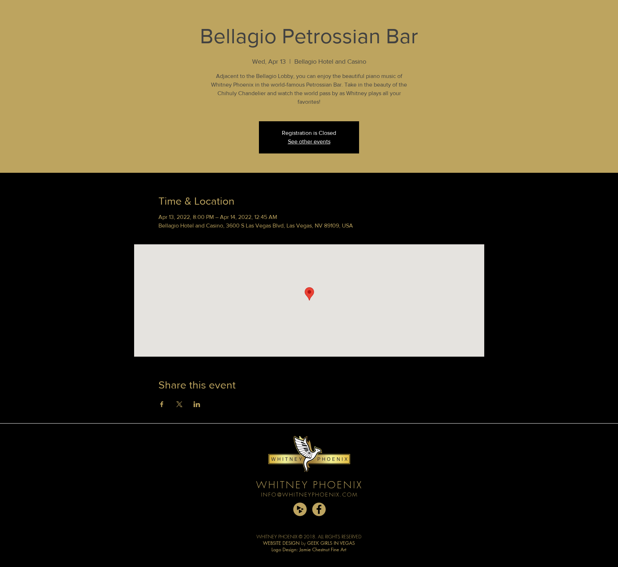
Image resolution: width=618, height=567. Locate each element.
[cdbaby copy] (300, 509)
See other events (309, 141)
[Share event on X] (179, 404)
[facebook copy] (319, 509)
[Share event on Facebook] (161, 404)
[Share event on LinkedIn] (196, 404)
